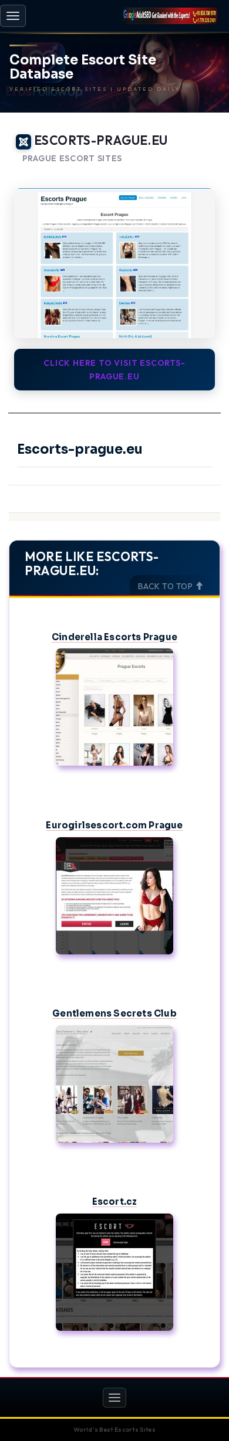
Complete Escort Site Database (82, 67)
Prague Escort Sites (72, 158)
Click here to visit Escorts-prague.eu (114, 369)
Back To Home (188, 173)
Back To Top (166, 586)
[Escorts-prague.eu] (114, 263)
